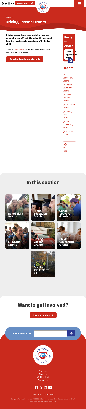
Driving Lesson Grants (67, 115)
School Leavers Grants (67, 98)
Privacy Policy (37, 394)
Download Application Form (69, 54)
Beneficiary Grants (68, 79)
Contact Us (43, 380)
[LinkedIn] (9, 4)
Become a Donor (24, 3)
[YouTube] (12, 4)
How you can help (42, 315)
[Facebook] (3, 4)
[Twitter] (6, 4)
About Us (43, 374)
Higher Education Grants (67, 88)
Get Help (65, 149)
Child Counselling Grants (68, 124)
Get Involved (43, 377)
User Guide (19, 49)
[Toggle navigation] (79, 3)
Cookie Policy (49, 394)
